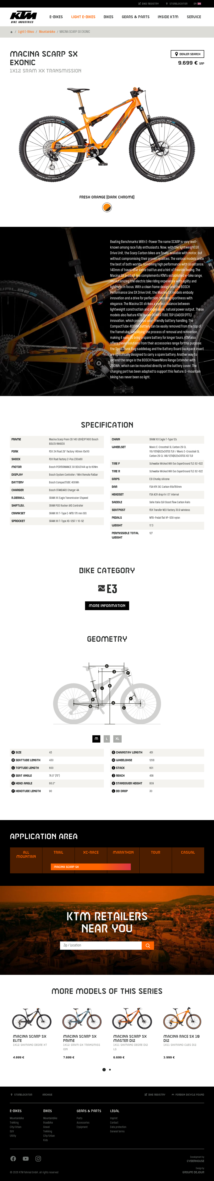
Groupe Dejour (193, 1172)
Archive (47, 1095)
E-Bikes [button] (56, 17)
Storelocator (178, 4)
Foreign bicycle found (189, 1095)
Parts (79, 1118)
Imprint (113, 1118)
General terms (117, 1131)
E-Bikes (16, 1111)
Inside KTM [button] (168, 17)
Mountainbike (47, 32)
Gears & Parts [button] (136, 17)
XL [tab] (117, 739)
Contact (114, 1122)
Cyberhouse (195, 1161)
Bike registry (150, 4)
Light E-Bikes (26, 32)
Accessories (83, 1122)
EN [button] (195, 4)
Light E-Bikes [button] (83, 17)
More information (107, 605)
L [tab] (107, 739)
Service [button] (194, 17)
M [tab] (96, 739)
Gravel (46, 1127)
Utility (13, 1136)
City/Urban (15, 1127)
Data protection (118, 1127)
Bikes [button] (108, 17)
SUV (12, 1131)
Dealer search (189, 54)
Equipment (82, 1127)
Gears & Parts (89, 1111)
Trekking (14, 1122)
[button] (104, 1070)
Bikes (47, 1111)
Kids (45, 1140)
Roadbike (48, 1122)
